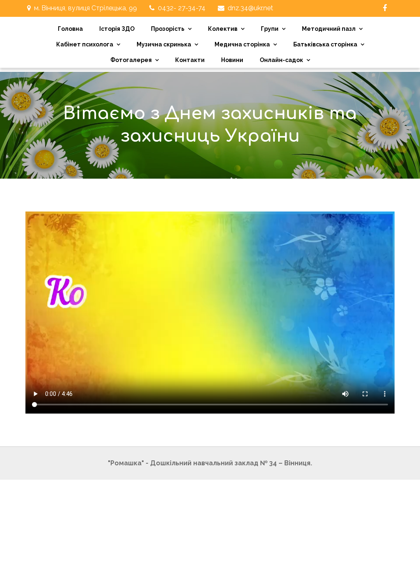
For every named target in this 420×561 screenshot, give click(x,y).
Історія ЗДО (117, 28)
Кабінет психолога (84, 44)
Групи (269, 28)
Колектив (222, 28)
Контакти (190, 60)
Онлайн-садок (281, 60)
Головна (70, 28)
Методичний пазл (329, 28)
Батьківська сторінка (325, 44)
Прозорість (168, 28)
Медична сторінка (242, 44)
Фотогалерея (131, 60)
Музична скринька (164, 44)
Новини (232, 60)
